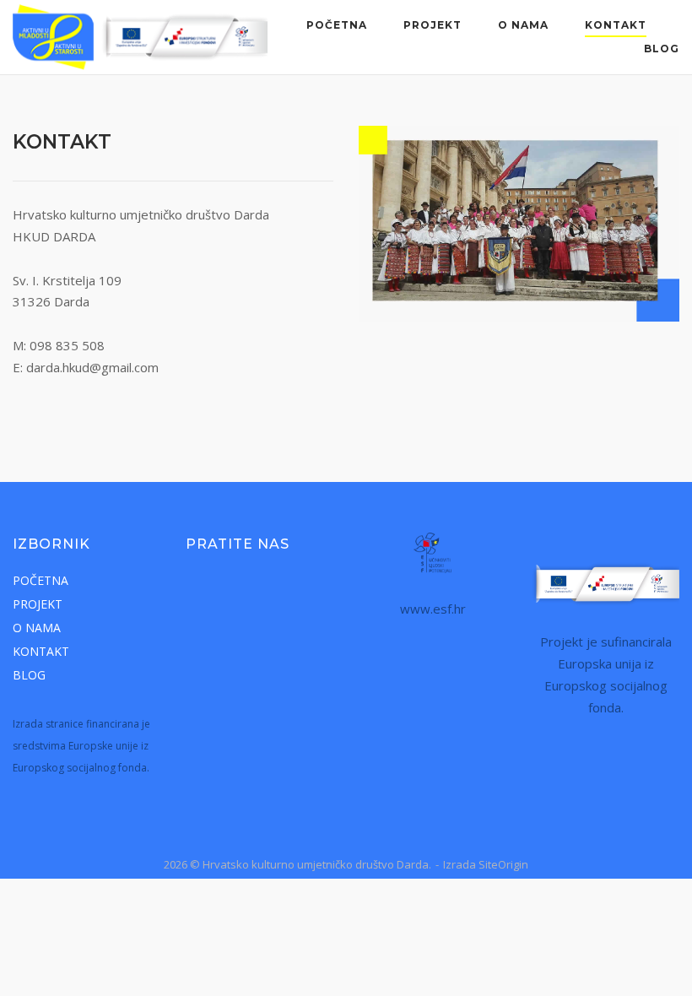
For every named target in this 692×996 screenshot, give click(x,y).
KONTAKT (615, 25)
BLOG (661, 48)
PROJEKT (432, 25)
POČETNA (336, 25)
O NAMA (523, 25)
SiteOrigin (503, 864)
